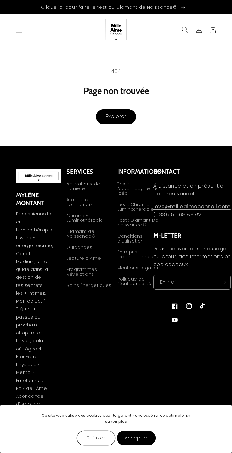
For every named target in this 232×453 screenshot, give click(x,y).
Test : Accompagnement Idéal (139, 189)
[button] (19, 30)
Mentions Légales (137, 268)
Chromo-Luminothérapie (84, 218)
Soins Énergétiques (88, 285)
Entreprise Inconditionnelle (136, 254)
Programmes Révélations (81, 271)
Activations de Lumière (83, 187)
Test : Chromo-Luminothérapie (135, 206)
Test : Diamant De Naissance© (138, 222)
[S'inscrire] (223, 282)
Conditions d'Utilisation (130, 238)
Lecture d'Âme (83, 258)
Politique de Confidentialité (134, 281)
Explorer (116, 116)
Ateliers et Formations (79, 202)
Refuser (96, 438)
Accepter (136, 438)
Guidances (79, 247)
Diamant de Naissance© (80, 233)
